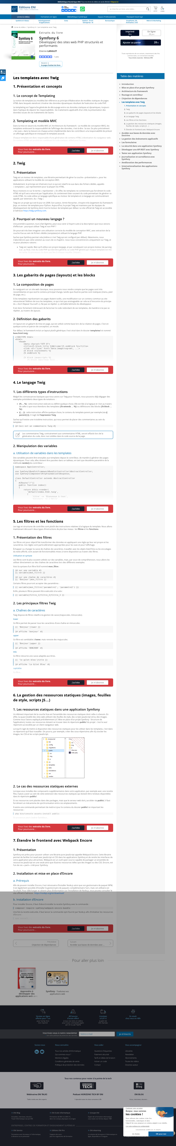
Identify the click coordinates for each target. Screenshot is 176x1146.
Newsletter (129, 1054)
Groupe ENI (94, 1113)
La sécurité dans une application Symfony (142, 146)
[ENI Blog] (139, 1086)
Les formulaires (129, 142)
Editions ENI (28, 8)
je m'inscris (125, 1034)
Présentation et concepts (136, 106)
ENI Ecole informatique (61, 1113)
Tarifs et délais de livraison (104, 1058)
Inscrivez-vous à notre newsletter (60, 1034)
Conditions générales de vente (67, 1061)
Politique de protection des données (69, 1065)
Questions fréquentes (103, 1051)
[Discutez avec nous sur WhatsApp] (82, 9)
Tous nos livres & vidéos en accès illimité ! (88, 2)
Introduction (128, 84)
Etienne (48, 51)
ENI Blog (16, 1113)
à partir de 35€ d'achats (103, 1019)
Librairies (129, 1051)
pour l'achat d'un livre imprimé (43, 1019)
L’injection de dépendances (44, 944)
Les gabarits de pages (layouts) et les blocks (143, 113)
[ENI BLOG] (3, 72)
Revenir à (50, 64)
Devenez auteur (131, 1065)
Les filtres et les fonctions (136, 120)
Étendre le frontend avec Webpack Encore (143, 129)
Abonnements (131, 1058)
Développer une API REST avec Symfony (140, 149)
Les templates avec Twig (133, 102)
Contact (97, 1065)
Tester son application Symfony (136, 153)
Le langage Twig (132, 116)
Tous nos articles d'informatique (68, 1051)
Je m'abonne (97, 150)
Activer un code (100, 1061)
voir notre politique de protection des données (62, 1035)
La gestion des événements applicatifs (140, 139)
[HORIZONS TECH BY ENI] (88, 1086)
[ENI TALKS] (36, 1086)
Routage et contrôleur (132, 95)
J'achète (76, 150)
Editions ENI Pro (58, 1130)
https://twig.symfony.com (34, 210)
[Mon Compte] (162, 9)
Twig (128, 109)
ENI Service (17, 1130)
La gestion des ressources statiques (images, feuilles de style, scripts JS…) (144, 125)
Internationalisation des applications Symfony (139, 167)
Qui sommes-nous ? (63, 1054)
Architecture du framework (135, 91)
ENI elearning (95, 1130)
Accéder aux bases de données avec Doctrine (90, 944)
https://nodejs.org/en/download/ (49, 893)
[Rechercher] (147, 9)
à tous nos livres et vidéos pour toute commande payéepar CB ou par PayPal (73, 1020)
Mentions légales (61, 1058)
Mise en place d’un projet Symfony (138, 87)
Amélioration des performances (137, 162)
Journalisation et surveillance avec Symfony (138, 158)
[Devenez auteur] (3, 78)
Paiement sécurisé (101, 1054)
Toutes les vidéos (132, 1061)
